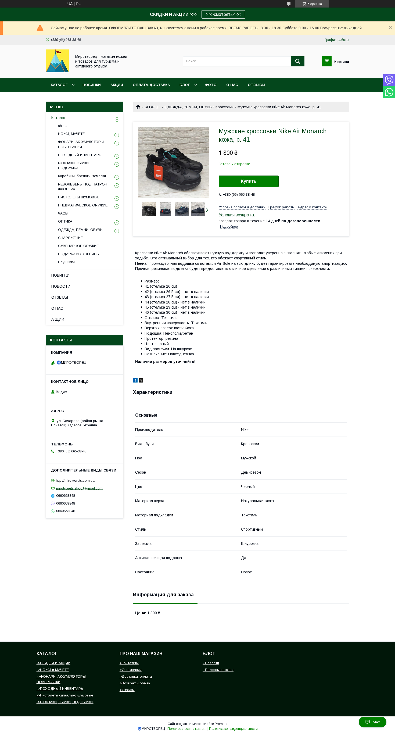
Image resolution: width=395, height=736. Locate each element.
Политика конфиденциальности (233, 729)
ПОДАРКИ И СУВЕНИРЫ (78, 254)
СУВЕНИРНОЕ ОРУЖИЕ (78, 246)
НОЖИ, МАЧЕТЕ (71, 134)
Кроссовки (225, 107)
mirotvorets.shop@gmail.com (79, 488)
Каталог (59, 85)
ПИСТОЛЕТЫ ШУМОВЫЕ (78, 197)
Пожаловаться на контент (187, 729)
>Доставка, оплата (136, 676)
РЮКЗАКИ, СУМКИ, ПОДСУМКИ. (73, 165)
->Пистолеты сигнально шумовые (65, 695)
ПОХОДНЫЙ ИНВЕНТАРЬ (79, 155)
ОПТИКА (65, 221)
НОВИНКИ (91, 85)
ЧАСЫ (63, 213)
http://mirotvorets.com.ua (75, 480)
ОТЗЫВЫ (256, 85)
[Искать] (297, 61)
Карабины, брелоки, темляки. (82, 176)
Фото (211, 85)
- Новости (211, 663)
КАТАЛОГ (152, 107)
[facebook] (135, 381)
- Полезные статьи (218, 670)
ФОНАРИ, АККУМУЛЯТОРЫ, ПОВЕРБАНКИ (81, 144)
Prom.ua (221, 724)
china (62, 126)
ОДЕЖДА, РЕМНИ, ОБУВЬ (188, 107)
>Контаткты (129, 663)
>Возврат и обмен (135, 683)
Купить (248, 181)
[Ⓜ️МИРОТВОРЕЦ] (57, 71)
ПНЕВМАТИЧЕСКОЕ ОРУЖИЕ (82, 205)
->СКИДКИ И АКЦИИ (53, 663)
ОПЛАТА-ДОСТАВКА (151, 85)
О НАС (232, 85)
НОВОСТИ (60, 286)
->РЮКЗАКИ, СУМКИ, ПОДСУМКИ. (65, 702)
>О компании (131, 670)
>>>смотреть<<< (223, 14)
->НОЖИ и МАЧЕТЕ (53, 670)
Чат (376, 722)
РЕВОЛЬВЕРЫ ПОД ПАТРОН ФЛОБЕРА (82, 186)
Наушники (66, 262)
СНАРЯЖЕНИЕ (70, 238)
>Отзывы (127, 690)
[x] (141, 381)
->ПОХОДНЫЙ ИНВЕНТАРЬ (60, 689)
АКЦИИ (116, 85)
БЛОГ (184, 85)
